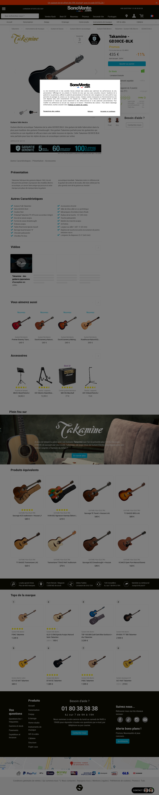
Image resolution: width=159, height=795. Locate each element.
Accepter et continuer (107, 111)
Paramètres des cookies (51, 111)
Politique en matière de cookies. (78, 105)
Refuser (90, 111)
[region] (80, 97)
